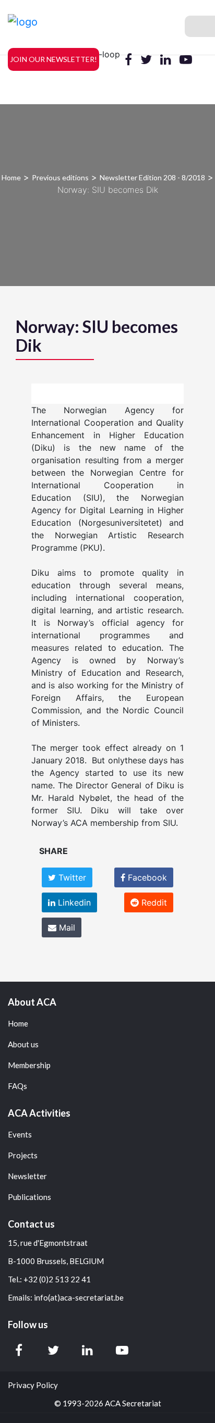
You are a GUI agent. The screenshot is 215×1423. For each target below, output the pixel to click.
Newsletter (27, 1176)
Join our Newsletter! (53, 59)
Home (11, 177)
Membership (29, 1065)
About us (23, 1044)
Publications (29, 1197)
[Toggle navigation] (200, 26)
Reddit (153, 902)
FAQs (17, 1086)
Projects (23, 1155)
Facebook (146, 877)
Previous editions (60, 177)
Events (20, 1135)
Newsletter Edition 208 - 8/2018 (152, 177)
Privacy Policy (33, 1385)
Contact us (31, 1224)
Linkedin (73, 902)
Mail (65, 927)
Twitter (71, 877)
